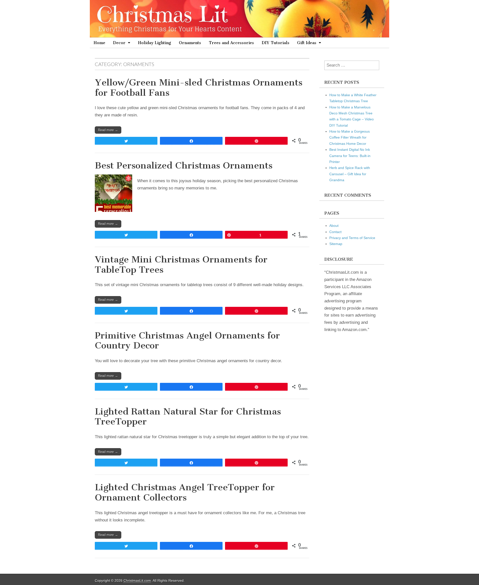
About (334, 226)
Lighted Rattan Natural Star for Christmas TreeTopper (188, 416)
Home (99, 42)
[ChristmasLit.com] (239, 18)
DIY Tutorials (275, 42)
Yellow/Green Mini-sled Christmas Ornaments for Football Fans (198, 87)
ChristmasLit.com (137, 581)
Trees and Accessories (231, 42)
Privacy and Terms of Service (352, 238)
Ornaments (190, 42)
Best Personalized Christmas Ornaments (183, 165)
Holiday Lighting (154, 42)
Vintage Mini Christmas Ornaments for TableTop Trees (181, 264)
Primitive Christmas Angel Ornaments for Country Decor (187, 340)
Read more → (108, 130)
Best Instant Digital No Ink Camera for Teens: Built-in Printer (349, 156)
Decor (119, 42)
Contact (335, 232)
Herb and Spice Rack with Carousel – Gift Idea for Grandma (349, 174)
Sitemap (335, 244)
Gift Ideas (306, 42)
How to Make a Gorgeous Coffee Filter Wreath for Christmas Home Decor (349, 137)
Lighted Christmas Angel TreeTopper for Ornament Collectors (185, 492)
